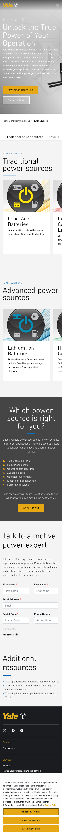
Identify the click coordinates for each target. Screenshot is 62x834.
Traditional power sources (24, 137)
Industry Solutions (20, 120)
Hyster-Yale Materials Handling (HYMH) (22, 770)
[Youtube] (22, 730)
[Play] (52, 103)
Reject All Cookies (31, 820)
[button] (56, 136)
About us (7, 765)
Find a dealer (9, 748)
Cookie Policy (51, 805)
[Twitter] (5, 730)
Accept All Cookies (31, 829)
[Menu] (57, 5)
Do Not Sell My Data (31, 812)
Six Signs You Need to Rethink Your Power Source (32, 681)
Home (5, 120)
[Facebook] (13, 730)
